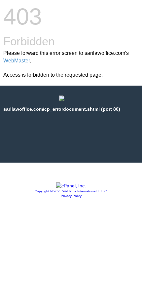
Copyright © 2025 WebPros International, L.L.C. (71, 191)
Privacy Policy (71, 196)
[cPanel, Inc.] (71, 185)
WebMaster (16, 60)
